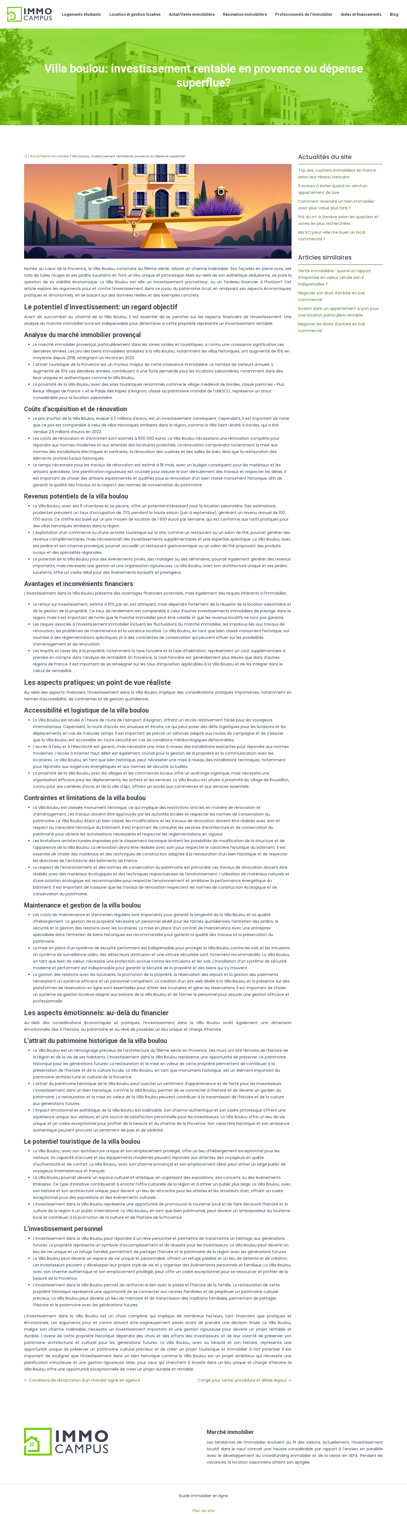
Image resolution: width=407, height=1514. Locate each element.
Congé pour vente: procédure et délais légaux (242, 1380)
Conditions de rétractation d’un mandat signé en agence (84, 1380)
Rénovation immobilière (245, 14)
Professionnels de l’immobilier (304, 14)
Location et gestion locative (135, 14)
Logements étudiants (81, 14)
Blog (394, 14)
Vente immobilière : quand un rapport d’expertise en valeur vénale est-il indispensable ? (334, 277)
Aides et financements (361, 14)
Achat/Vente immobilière (192, 14)
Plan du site (203, 1510)
